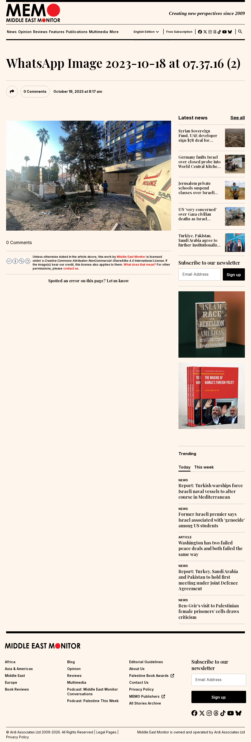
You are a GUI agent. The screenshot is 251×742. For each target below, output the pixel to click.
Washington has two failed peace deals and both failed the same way (210, 548)
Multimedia (98, 32)
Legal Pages (106, 732)
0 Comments (35, 91)
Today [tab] (184, 467)
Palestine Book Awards (149, 675)
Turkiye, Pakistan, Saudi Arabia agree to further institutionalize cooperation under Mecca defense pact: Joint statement (198, 240)
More (114, 32)
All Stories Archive (145, 703)
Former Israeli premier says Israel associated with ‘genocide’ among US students (211, 520)
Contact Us (139, 682)
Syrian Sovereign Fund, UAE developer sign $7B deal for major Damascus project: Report (197, 136)
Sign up (234, 274)
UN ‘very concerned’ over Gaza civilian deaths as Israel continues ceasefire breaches (197, 214)
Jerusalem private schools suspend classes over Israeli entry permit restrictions (196, 188)
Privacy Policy (141, 689)
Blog (71, 662)
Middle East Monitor (131, 257)
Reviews (40, 32)
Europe (11, 682)
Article (185, 537)
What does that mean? (140, 264)
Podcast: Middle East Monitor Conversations (92, 691)
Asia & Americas (19, 669)
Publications (77, 32)
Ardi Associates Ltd (229, 732)
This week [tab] (204, 467)
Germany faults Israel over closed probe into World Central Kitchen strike (199, 162)
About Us (137, 669)
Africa (10, 662)
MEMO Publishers (144, 696)
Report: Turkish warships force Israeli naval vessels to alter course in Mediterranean (210, 491)
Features (56, 32)
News (12, 32)
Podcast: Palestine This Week (93, 701)
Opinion (25, 32)
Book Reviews (17, 689)
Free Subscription (179, 32)
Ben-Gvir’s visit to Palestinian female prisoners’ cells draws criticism (208, 611)
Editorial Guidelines (146, 662)
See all (237, 117)
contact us (70, 268)
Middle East (15, 675)
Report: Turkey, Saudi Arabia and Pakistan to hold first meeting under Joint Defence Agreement (208, 580)
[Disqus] (88, 351)
